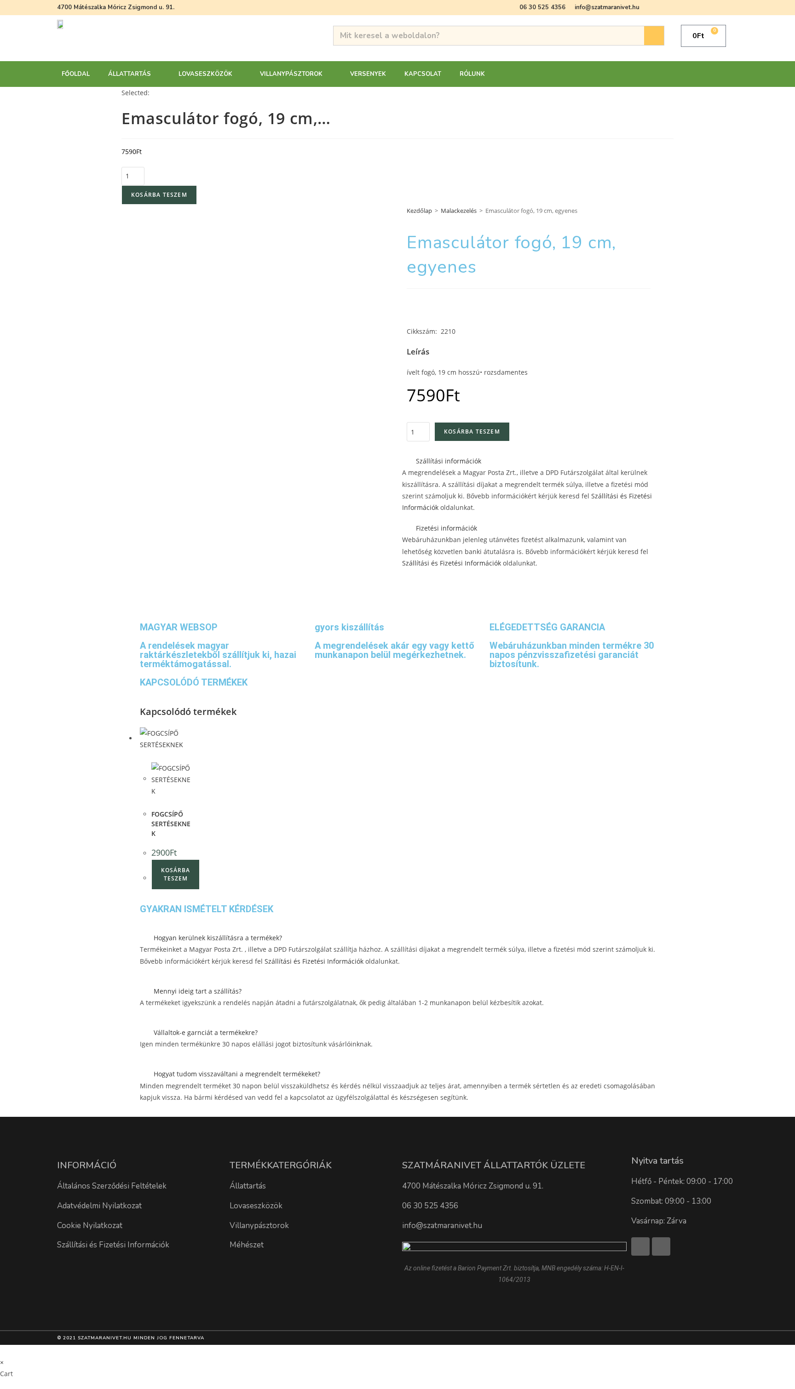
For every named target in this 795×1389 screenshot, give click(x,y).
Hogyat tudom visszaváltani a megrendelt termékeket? (237, 1073)
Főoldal (76, 74)
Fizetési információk (446, 528)
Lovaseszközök (205, 74)
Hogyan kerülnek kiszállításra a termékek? (218, 937)
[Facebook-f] (640, 1246)
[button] (528, 461)
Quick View (162, 756)
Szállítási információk (448, 461)
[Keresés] (654, 35)
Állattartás (129, 74)
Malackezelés (459, 210)
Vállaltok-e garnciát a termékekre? (206, 1032)
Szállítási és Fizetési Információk (451, 563)
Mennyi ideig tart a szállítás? (198, 991)
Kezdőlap (419, 210)
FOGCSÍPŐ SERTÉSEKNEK (170, 824)
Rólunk (472, 74)
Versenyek (368, 74)
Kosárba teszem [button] (175, 874)
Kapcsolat (422, 74)
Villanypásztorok (291, 74)
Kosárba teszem (159, 195)
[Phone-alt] (661, 1246)
